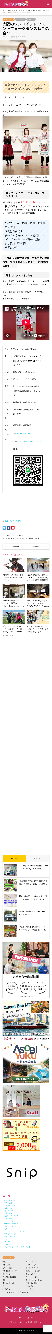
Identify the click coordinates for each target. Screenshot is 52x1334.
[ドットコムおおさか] (16, 4)
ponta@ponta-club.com (30, 441)
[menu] (48, 4)
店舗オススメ (31, 19)
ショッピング (30, 1274)
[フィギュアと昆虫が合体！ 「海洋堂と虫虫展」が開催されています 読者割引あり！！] (37, 547)
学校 (4, 1262)
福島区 (13, 538)
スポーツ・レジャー (33, 1277)
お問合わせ (38, 1322)
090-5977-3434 (24, 434)
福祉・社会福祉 (31, 1283)
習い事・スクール (9, 19)
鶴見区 (31, 538)
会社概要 (29, 1322)
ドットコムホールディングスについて (15, 1292)
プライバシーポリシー (16, 1322)
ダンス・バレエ (20, 19)
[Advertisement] (26, 743)
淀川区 (8, 538)
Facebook (24, 1317)
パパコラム (6, 1289)
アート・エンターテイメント (36, 1280)
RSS (32, 1317)
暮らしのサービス (9, 1283)
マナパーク (30, 1289)
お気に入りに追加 (13, 521)
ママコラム (37, 859)
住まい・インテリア (33, 1271)
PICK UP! (14, 859)
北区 (17, 538)
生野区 (22, 538)
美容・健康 (6, 1265)
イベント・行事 (31, 1265)
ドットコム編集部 (17, 535)
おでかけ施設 (7, 1268)
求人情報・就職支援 (9, 1277)
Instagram (28, 1317)
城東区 (37, 538)
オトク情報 (6, 1274)
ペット (5, 1286)
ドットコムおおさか (20, 1330)
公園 (4, 1280)
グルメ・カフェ (31, 1262)
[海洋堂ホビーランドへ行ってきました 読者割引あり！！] (14, 547)
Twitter (20, 1317)
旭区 (27, 538)
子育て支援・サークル (10, 1271)
